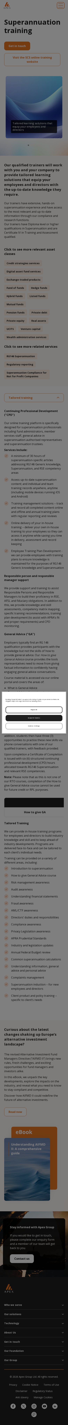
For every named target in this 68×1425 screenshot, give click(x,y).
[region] (34, 712)
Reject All (34, 709)
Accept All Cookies (34, 718)
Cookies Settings (34, 726)
